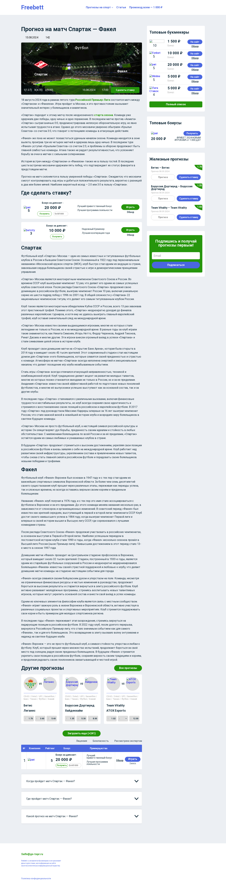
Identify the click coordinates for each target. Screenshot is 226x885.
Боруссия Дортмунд (79, 705)
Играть (130, 207)
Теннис (33, 699)
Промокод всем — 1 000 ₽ (145, 7)
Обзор (130, 212)
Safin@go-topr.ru (32, 854)
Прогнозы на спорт (98, 7)
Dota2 (34, 696)
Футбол (42, 699)
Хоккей (51, 699)
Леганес (29, 710)
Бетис (28, 705)
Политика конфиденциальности (36, 878)
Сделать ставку (125, 90)
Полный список (176, 104)
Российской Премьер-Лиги (92, 99)
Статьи (121, 7)
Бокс (26, 699)
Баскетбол (50, 696)
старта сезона (103, 115)
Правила (133, 763)
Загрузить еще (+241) (82, 733)
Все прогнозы (128, 668)
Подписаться (175, 265)
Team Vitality (115, 705)
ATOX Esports (116, 710)
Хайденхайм (74, 710)
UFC (41, 696)
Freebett (32, 7)
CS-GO (27, 696)
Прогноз (163, 177)
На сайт (194, 42)
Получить (44, 214)
